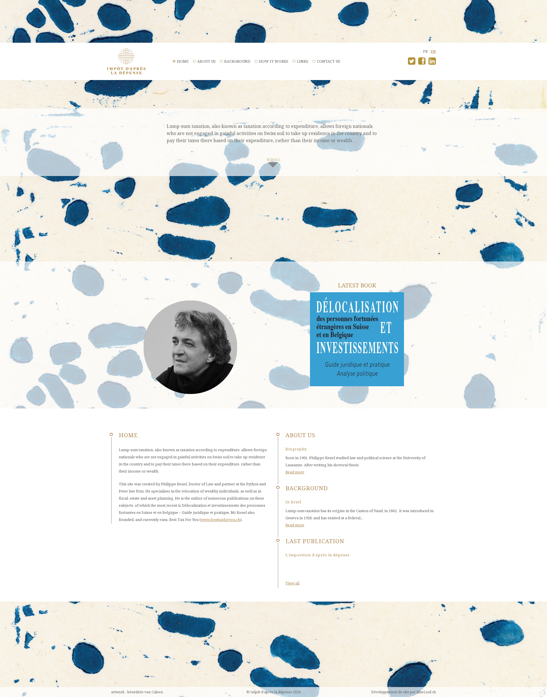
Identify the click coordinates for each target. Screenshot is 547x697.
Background (237, 61)
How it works (273, 61)
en (433, 51)
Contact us (328, 61)
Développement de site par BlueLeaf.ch (403, 692)
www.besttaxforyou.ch (220, 519)
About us (206, 61)
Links (302, 61)
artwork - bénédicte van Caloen (137, 692)
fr (425, 51)
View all (292, 583)
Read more (294, 472)
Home (183, 61)
